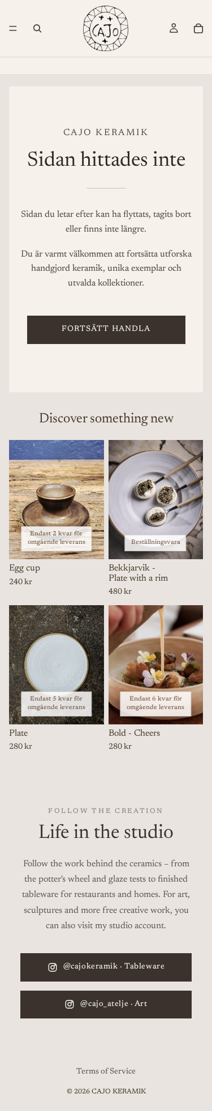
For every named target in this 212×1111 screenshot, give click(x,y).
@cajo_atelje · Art (113, 1004)
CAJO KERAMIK (119, 1091)
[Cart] (198, 28)
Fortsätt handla (106, 329)
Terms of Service (106, 1072)
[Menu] (13, 28)
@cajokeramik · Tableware (114, 967)
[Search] (37, 28)
